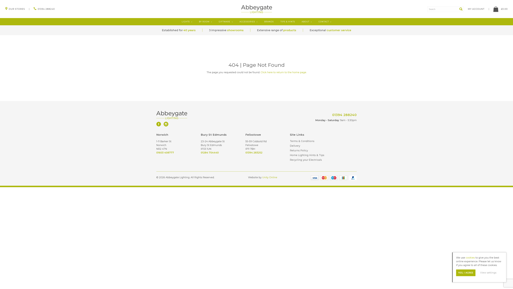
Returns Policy (299, 150)
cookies (470, 257)
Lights (186, 21)
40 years (189, 30)
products (289, 30)
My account (476, 9)
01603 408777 (165, 152)
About (305, 21)
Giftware (224, 21)
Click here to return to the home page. (284, 72)
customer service (339, 30)
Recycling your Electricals (306, 159)
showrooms (235, 30)
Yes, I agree (465, 272)
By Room (204, 21)
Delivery (295, 145)
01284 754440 (210, 152)
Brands (269, 21)
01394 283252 (253, 152)
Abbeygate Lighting (256, 9)
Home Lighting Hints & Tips (307, 155)
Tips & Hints (287, 21)
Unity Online (269, 177)
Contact (323, 21)
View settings (488, 272)
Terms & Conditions (302, 141)
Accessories (247, 21)
